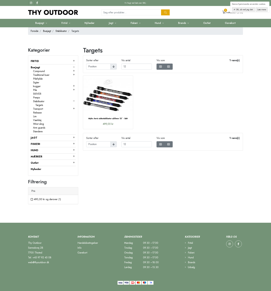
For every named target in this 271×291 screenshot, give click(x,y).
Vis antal (125, 60)
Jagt (189, 248)
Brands (191, 262)
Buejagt (47, 31)
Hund (190, 257)
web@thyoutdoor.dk (38, 262)
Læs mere (261, 9)
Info (79, 248)
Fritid (190, 243)
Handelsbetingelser (87, 243)
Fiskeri (190, 252)
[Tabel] (161, 67)
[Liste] (169, 67)
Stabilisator (61, 31)
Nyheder (89, 23)
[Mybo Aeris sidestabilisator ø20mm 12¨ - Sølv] (108, 94)
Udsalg (191, 267)
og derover (47, 199)
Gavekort (230, 23)
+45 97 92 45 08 (42, 257)
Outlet (207, 23)
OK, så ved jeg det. (244, 9)
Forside (34, 31)
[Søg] (165, 12)
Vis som (161, 60)
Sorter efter (92, 60)
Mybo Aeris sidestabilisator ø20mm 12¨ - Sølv (108, 118)
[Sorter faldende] (113, 67)
